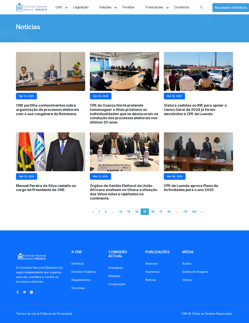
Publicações (154, 7)
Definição (77, 263)
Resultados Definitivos (231, 8)
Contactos (181, 7)
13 (128, 212)
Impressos (152, 272)
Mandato (114, 276)
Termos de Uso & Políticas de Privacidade (44, 313)
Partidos (128, 7)
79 (185, 212)
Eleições (105, 7)
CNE (59, 7)
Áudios (186, 263)
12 (120, 212)
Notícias (150, 280)
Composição (116, 284)
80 (194, 212)
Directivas (78, 288)
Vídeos (187, 280)
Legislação (81, 7)
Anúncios (151, 263)
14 (136, 212)
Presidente (115, 268)
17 (160, 212)
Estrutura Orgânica (83, 272)
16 (152, 212)
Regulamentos (81, 280)
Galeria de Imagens (195, 272)
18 (169, 212)
